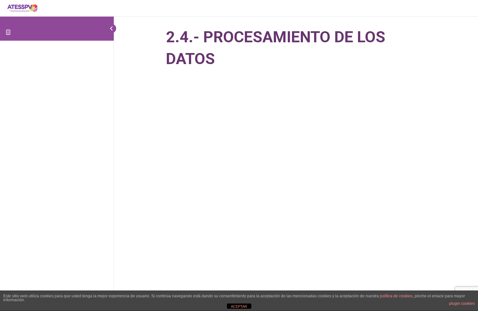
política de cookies (396, 296)
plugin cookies (462, 303)
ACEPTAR (239, 306)
